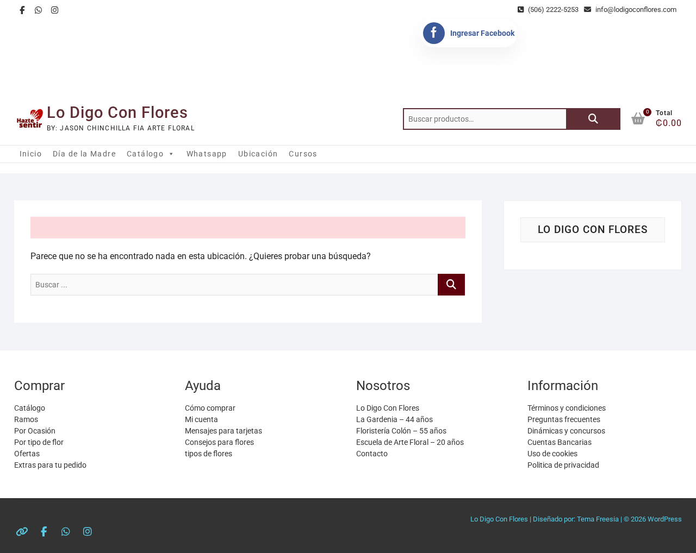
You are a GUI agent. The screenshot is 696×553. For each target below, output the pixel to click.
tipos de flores (208, 453)
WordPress (665, 519)
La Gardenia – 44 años (394, 419)
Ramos (26, 419)
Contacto (372, 453)
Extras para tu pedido (50, 465)
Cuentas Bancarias (559, 442)
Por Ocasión (34, 430)
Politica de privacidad (563, 465)
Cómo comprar (210, 408)
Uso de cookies (552, 453)
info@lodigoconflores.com (635, 9)
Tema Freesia (598, 519)
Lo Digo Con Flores (117, 112)
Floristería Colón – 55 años (401, 430)
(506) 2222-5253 (552, 9)
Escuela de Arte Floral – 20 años (410, 442)
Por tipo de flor (39, 442)
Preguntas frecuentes (563, 419)
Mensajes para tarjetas (223, 430)
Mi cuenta (201, 419)
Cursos (303, 153)
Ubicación (258, 153)
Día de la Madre (84, 153)
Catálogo (145, 153)
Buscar (593, 119)
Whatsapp (207, 153)
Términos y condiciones (566, 408)
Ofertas (27, 453)
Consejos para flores (219, 442)
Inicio (31, 153)
